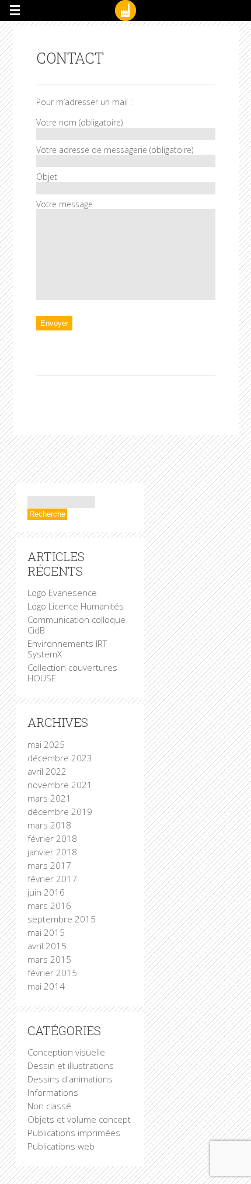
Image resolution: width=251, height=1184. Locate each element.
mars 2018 (49, 825)
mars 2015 (49, 959)
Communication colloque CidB (76, 625)
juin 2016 (46, 892)
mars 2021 (49, 798)
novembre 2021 (59, 785)
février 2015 (52, 972)
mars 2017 (49, 865)
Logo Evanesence (62, 592)
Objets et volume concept (79, 1119)
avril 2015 (47, 946)
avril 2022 (47, 771)
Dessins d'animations (70, 1079)
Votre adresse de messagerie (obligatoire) (114, 149)
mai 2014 (46, 986)
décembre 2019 (59, 811)
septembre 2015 (61, 919)
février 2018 (52, 838)
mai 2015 (46, 932)
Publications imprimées (73, 1132)
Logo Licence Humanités (75, 606)
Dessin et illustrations (70, 1065)
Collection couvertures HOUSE (72, 672)
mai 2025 (46, 744)
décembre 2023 (59, 758)
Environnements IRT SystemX (67, 649)
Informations (52, 1092)
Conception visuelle (66, 1052)
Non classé (49, 1106)
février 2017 (52, 878)
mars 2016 (49, 905)
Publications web (61, 1146)
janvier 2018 (52, 852)
